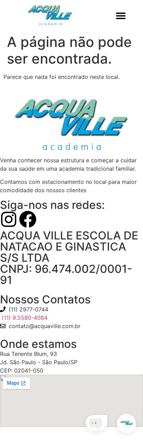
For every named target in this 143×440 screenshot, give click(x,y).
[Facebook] (27, 219)
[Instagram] (8, 219)
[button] (121, 15)
